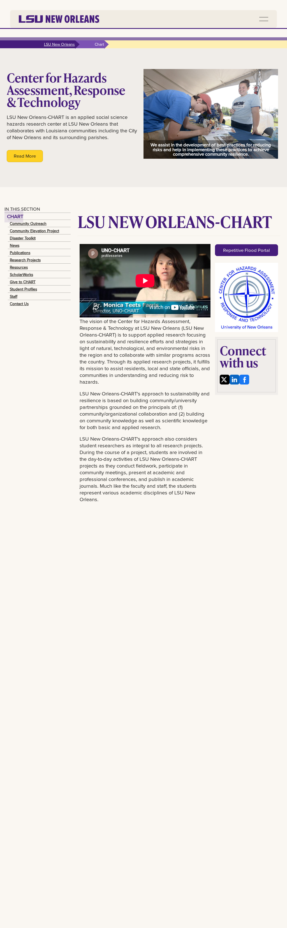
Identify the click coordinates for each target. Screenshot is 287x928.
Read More (25, 156)
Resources (19, 267)
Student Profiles (23, 289)
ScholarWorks (21, 274)
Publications (20, 252)
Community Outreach (28, 223)
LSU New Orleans (59, 44)
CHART (15, 216)
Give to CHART (23, 282)
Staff (13, 296)
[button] (263, 19)
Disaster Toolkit (23, 238)
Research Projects (25, 260)
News (14, 245)
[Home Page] (59, 19)
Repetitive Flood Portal (246, 250)
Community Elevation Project (34, 231)
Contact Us (19, 304)
